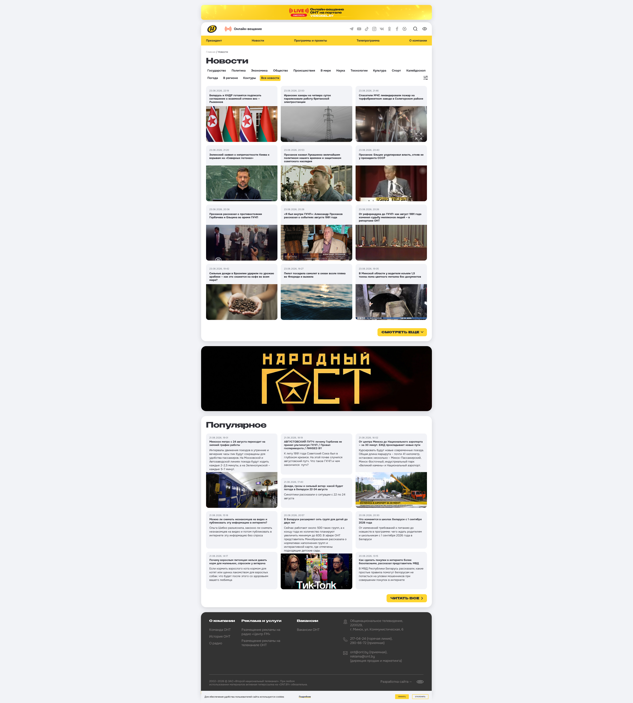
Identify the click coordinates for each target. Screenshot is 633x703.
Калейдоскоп (416, 70)
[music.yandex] (405, 29)
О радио (215, 643)
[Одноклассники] (389, 29)
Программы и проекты (310, 40)
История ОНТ (219, 636)
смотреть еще (400, 332)
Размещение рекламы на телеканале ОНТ (260, 643)
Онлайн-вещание (248, 29)
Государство (216, 70)
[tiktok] (367, 29)
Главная (210, 52)
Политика (239, 70)
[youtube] (359, 29)
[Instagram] (374, 29)
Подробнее (305, 696)
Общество (280, 70)
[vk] (382, 29)
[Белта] (418, 682)
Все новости (270, 78)
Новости (258, 40)
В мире (326, 70)
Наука (340, 70)
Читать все (405, 598)
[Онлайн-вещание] (316, 12)
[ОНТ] (212, 29)
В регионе (230, 78)
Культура (379, 70)
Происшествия (304, 70)
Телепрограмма (368, 40)
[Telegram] (351, 29)
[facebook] (397, 29)
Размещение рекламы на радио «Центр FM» (260, 632)
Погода (212, 78)
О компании (418, 40)
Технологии (359, 70)
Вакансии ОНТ (308, 630)
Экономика (259, 70)
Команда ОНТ (220, 630)
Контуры (249, 78)
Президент (214, 40)
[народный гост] (316, 378)
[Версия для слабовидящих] (424, 29)
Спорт (396, 70)
